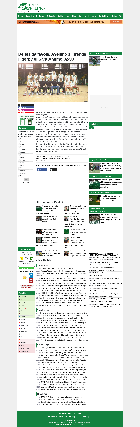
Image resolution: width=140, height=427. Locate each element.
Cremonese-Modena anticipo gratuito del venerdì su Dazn (61, 353)
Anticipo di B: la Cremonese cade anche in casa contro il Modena (64, 315)
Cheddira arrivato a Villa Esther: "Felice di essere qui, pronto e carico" (65, 355)
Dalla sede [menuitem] (51, 16)
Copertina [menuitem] (30, 16)
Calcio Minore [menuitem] (104, 16)
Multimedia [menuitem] (76, 16)
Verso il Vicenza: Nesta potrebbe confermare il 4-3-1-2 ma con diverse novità (68, 335)
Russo (22, 162)
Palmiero (23, 155)
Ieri (95, 128)
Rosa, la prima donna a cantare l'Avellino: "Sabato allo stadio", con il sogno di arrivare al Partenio (75, 402)
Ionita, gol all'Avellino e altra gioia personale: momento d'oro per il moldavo (67, 387)
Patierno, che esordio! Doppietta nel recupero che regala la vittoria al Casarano (69, 313)
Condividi (43, 170)
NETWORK (51, 417)
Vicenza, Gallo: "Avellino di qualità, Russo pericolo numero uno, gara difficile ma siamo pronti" (74, 367)
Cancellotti (23, 149)
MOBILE (85, 417)
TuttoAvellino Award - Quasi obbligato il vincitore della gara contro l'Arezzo (67, 300)
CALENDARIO (69, 417)
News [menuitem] (94, 16)
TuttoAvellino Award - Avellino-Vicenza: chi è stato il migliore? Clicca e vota (67, 290)
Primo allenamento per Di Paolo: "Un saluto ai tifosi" (59, 399)
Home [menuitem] (20, 16)
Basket (44, 156)
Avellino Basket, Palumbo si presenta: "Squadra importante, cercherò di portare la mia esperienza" (74, 221)
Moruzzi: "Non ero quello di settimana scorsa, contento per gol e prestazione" (68, 271)
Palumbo (23, 152)
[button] (26, 179)
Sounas (22, 170)
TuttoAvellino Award (97, 209)
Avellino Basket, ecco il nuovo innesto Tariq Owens (50, 219)
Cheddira (23, 168)
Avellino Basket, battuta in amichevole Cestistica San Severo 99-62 (51, 253)
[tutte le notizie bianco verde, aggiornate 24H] (31, 6)
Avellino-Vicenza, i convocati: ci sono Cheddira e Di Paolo (61, 318)
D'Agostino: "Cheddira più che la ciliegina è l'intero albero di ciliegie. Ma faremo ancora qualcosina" (76, 350)
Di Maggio (23, 173)
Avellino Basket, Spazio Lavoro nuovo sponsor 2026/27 (78, 232)
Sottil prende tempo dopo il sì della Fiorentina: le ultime (60, 303)
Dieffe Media (72, 420)
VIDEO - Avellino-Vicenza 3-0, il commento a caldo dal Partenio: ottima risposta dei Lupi (72, 281)
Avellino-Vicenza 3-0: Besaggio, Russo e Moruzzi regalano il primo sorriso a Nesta (70, 295)
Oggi (91, 128)
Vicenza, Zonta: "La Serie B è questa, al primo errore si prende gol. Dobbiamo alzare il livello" (74, 276)
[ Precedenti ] (27, 263)
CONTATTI (78, 417)
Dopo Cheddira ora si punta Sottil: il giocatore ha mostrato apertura (64, 340)
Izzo (21, 141)
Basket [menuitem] (86, 16)
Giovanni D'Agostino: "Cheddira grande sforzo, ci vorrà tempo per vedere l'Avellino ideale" (73, 357)
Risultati (26, 182)
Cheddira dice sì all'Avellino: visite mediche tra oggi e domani (62, 372)
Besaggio (23, 157)
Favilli (22, 165)
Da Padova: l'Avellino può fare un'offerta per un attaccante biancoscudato (67, 389)
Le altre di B (94, 192)
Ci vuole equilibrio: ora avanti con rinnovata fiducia (58, 268)
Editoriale (93, 53)
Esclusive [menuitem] (40, 16)
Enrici (22, 147)
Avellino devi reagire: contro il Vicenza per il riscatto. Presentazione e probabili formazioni (72, 305)
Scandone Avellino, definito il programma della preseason (50, 232)
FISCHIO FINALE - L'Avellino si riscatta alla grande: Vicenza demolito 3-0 (67, 293)
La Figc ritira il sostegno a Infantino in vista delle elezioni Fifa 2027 (64, 404)
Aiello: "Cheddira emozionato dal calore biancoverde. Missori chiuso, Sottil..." (68, 360)
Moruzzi (22, 160)
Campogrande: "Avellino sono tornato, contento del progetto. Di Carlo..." (78, 253)
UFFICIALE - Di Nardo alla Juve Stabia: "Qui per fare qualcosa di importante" (68, 382)
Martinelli (23, 139)
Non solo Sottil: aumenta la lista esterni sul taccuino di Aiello (62, 330)
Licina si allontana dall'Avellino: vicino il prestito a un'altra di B (62, 328)
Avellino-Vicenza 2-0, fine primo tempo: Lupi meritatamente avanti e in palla (67, 298)
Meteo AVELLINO (27, 268)
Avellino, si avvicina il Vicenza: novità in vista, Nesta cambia (62, 375)
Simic (22, 144)
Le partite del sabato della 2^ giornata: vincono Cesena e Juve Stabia (65, 288)
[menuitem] (120, 16)
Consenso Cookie (65, 413)
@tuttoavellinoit (65, 158)
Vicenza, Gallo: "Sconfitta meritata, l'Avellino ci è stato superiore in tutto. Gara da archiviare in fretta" (76, 283)
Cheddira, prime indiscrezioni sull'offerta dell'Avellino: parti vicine (64, 377)
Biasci (22, 176)
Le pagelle (94, 160)
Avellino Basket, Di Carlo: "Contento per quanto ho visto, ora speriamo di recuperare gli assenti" (74, 243)
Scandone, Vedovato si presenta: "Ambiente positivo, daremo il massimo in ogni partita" (72, 333)
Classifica (22, 293)
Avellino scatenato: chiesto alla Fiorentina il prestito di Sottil (62, 365)
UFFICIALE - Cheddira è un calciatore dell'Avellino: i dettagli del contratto (67, 323)
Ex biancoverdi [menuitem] (63, 16)
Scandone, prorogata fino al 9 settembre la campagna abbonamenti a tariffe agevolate (71, 320)
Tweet (54, 170)
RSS (90, 417)
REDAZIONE (60, 417)
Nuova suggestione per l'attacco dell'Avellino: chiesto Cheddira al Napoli (66, 379)
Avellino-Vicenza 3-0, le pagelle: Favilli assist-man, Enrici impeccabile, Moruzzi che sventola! (74, 286)
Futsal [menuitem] (114, 16)
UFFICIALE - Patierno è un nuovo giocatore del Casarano (61, 397)
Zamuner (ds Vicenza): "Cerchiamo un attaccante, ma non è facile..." (65, 384)
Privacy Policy (76, 413)
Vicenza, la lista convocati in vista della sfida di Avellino (60, 325)
